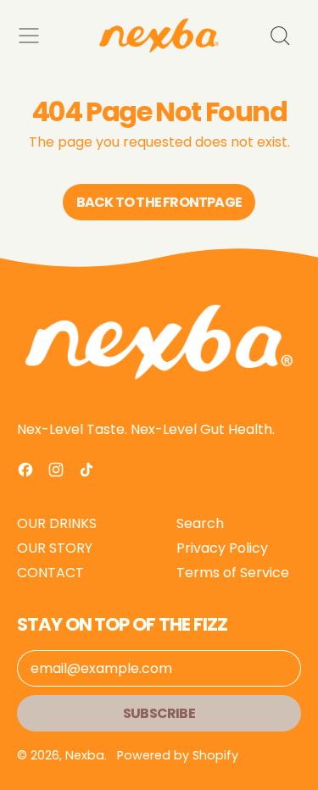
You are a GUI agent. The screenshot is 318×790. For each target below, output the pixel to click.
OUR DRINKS (57, 523)
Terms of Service (232, 572)
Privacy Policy (222, 548)
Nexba (84, 755)
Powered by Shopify (177, 755)
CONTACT (50, 572)
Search (200, 523)
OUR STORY (54, 548)
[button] (279, 35)
